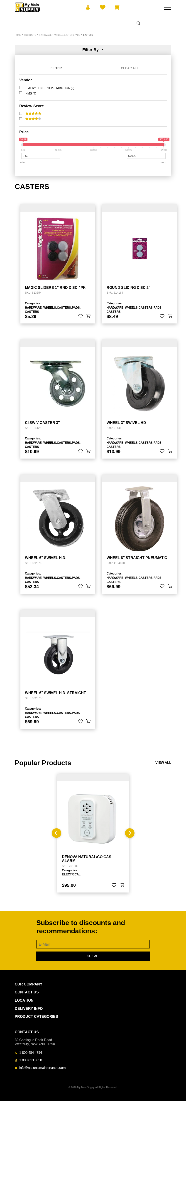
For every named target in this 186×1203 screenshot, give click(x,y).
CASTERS (32, 312)
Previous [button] (56, 833)
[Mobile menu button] (167, 7)
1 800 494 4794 (30, 1052)
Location (24, 1000)
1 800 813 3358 (30, 1060)
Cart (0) (116, 7)
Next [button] (130, 833)
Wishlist (102, 7)
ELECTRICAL (71, 874)
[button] (88, 316)
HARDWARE (33, 307)
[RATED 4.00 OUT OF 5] (33, 119)
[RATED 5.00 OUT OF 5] (33, 113)
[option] (93, 833)
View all (163, 762)
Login (88, 7)
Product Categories (36, 1016)
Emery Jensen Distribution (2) (49, 88)
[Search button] (138, 23)
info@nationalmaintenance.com (42, 1067)
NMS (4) (30, 93)
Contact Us (27, 992)
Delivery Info (29, 1009)
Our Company (28, 984)
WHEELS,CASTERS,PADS (61, 307)
